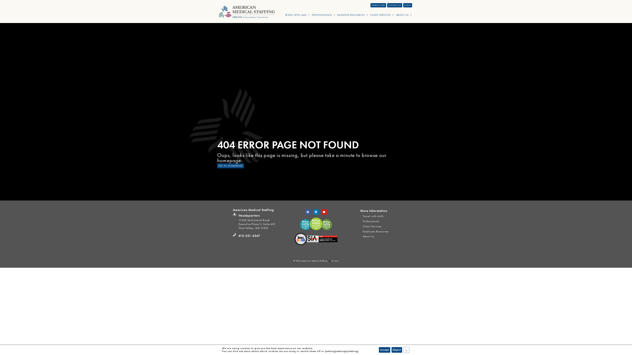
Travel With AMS (296, 15)
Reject (397, 350)
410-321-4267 (249, 236)
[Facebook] (308, 212)
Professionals (322, 15)
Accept (384, 350)
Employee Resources (351, 15)
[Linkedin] (316, 212)
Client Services (380, 15)
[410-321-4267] (234, 234)
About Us (402, 15)
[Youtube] (324, 212)
